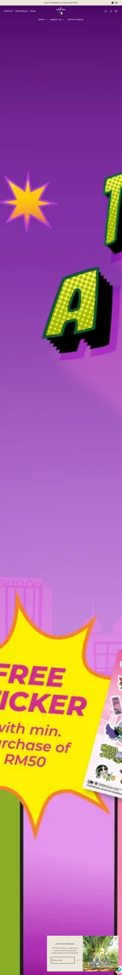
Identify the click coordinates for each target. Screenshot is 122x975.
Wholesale (21, 11)
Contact (9, 11)
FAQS (33, 11)
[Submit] (78, 960)
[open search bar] (106, 11)
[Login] (111, 11)
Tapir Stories (76, 19)
